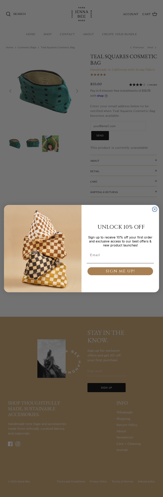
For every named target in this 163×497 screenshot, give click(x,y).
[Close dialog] (154, 209)
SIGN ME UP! (120, 271)
